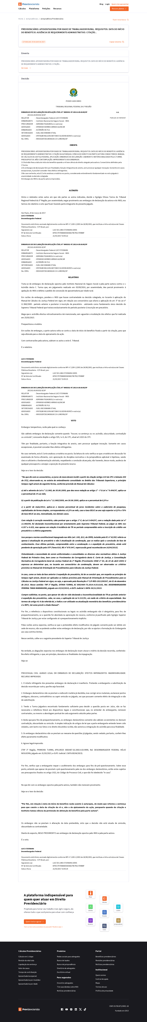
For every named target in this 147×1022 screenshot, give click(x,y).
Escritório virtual (63, 972)
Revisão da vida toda (26, 960)
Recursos (57, 8)
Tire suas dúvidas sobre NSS (67, 987)
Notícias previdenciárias (66, 991)
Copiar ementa (115, 42)
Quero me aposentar (120, 4)
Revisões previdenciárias (105, 960)
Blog (101, 4)
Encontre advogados (65, 983)
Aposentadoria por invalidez (29, 980)
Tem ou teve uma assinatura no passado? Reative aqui (42, 927)
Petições (46, 8)
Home (20, 19)
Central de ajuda (102, 979)
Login (107, 4)
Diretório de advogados (66, 968)
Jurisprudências (32, 19)
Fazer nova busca (119, 19)
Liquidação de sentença (27, 964)
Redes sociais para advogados (68, 957)
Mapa (98, 983)
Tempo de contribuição (27, 972)
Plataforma (34, 8)
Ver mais (24, 68)
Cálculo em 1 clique (25, 957)
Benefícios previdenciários (106, 957)
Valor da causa (23, 968)
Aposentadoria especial (27, 976)
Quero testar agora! (33, 921)
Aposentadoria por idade (28, 984)
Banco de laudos (63, 960)
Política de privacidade (104, 991)
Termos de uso (101, 987)
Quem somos (101, 975)
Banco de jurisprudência (66, 964)
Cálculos (22, 8)
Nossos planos (118, 8)
